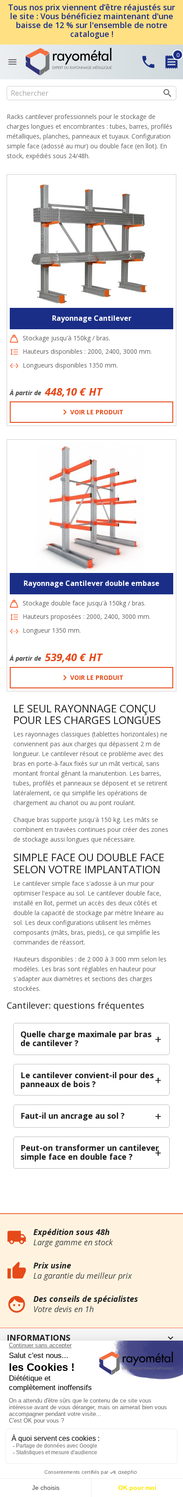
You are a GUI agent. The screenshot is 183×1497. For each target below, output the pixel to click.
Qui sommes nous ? (28, 1218)
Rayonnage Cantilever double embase (91, 583)
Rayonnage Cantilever (91, 318)
